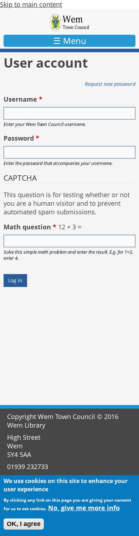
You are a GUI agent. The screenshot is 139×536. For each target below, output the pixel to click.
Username (23, 99)
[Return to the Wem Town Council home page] (69, 22)
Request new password (110, 84)
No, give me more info (84, 507)
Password (21, 138)
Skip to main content (31, 4)
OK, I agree (24, 523)
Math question (30, 227)
